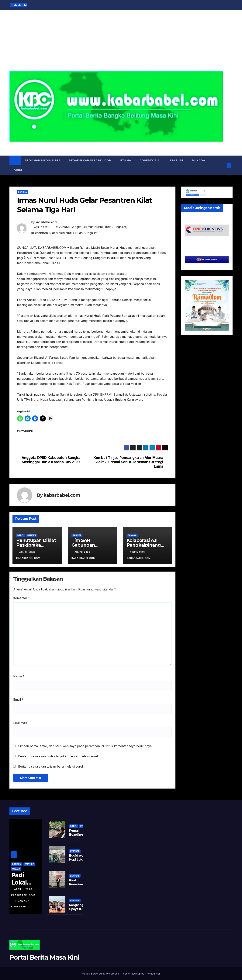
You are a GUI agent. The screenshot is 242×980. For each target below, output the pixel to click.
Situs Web (20, 723)
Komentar (21, 598)
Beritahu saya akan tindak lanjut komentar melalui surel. (58, 756)
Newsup (136, 973)
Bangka (22, 192)
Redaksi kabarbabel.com (90, 160)
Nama (18, 676)
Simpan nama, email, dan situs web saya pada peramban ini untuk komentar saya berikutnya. (85, 746)
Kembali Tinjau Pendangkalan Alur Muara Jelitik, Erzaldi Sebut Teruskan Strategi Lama (128, 462)
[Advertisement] (121, 42)
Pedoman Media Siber (43, 160)
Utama (125, 160)
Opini (18, 170)
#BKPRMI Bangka (68, 227)
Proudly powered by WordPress (100, 973)
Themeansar (152, 973)
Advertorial (150, 160)
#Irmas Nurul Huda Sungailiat (104, 227)
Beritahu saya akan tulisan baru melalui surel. (51, 766)
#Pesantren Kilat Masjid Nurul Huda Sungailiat (64, 233)
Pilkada (198, 160)
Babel (20, 535)
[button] (223, 165)
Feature (177, 160)
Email (18, 699)
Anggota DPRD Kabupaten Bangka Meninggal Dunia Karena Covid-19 (51, 460)
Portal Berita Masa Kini (121, 146)
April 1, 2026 (23, 889)
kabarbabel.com (46, 222)
